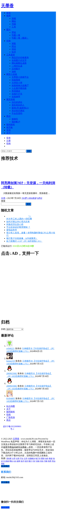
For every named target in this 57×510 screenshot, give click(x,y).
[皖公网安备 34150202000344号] (16, 434)
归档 (3, 329)
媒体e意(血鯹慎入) (20, 108)
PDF (34, 461)
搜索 (29, 151)
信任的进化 (17, 102)
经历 (26, 461)
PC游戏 (6, 461)
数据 (50, 458)
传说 (14, 49)
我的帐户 (16, 122)
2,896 (31, 198)
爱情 (43, 458)
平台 (21, 458)
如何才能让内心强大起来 (18, 221)
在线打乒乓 (17, 94)
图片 (8, 29)
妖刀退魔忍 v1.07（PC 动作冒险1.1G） (24, 241)
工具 (14, 27)
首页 (8, 13)
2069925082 (11, 373)
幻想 (17, 458)
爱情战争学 (11, 230)
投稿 (8, 143)
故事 (18, 461)
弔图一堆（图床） (20, 38)
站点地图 (10, 406)
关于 (8, 133)
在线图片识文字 (19, 60)
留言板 (9, 127)
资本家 (9, 458)
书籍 (14, 24)
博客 (14, 43)
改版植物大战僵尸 (20, 85)
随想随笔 (10, 124)
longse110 (10, 361)
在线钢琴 (16, 97)
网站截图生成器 (19, 63)
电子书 (38, 458)
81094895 (10, 398)
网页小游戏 (11, 74)
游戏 (14, 18)
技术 (14, 52)
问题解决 (31, 458)
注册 (8, 141)
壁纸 (14, 32)
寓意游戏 (10, 99)
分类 (8, 41)
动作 (47, 458)
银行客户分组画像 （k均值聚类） (22, 238)
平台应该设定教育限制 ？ (18, 227)
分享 (14, 458)
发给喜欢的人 (18, 105)
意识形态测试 (18, 110)
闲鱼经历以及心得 (14, 224)
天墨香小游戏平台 (20, 77)
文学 (25, 458)
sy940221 (10, 348)
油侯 (14, 71)
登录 (8, 138)
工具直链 (10, 55)
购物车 (15, 119)
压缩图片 (16, 69)
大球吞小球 (17, 83)
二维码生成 (17, 66)
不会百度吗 (17, 113)
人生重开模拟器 (19, 88)
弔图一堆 (16, 35)
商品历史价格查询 (20, 57)
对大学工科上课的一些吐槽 (19, 219)
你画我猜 (16, 80)
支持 (8, 130)
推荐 (8, 15)
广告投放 (10, 417)
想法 (14, 46)
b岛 (14, 461)
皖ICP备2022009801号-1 (12, 426)
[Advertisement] (28, 287)
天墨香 (7, 5)
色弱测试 (16, 91)
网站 (14, 21)
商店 (8, 116)
